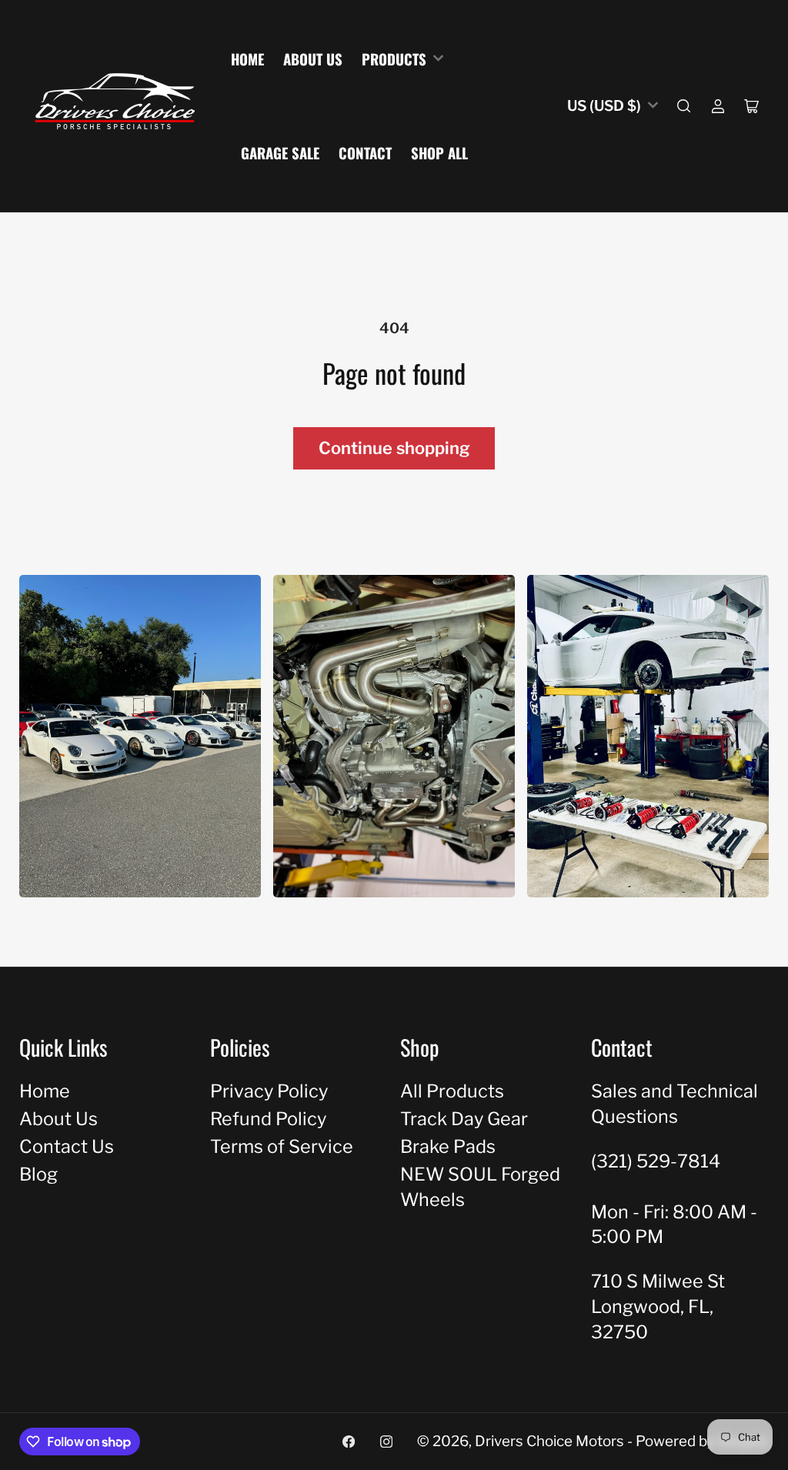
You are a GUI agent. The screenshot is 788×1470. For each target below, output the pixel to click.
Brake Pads (448, 1146)
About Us (312, 58)
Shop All (439, 152)
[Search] (684, 106)
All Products (452, 1091)
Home (247, 58)
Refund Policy (268, 1119)
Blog (38, 1174)
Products (394, 58)
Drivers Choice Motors (549, 1441)
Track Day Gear (464, 1119)
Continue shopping (394, 448)
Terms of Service (281, 1146)
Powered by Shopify (702, 1441)
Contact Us (66, 1146)
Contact (365, 152)
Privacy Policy (269, 1091)
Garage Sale (280, 152)
